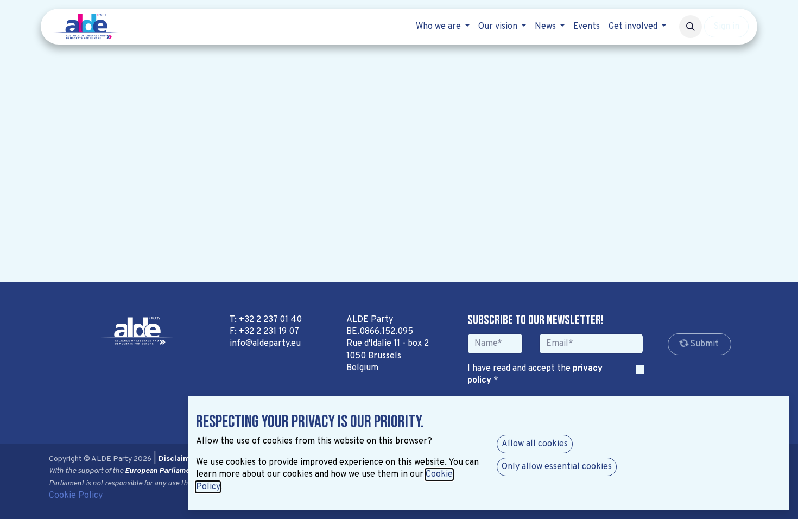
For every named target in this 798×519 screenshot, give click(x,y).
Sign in (726, 26)
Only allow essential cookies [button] (557, 466)
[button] (690, 26)
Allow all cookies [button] (535, 444)
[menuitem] (442, 26)
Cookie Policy (76, 495)
